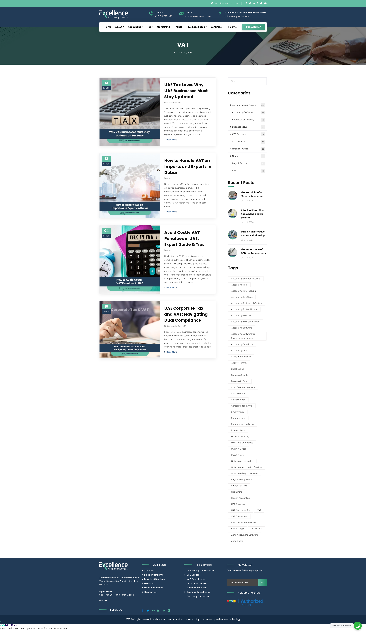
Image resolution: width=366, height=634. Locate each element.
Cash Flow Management (243, 387)
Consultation (253, 26)
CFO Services (248, 134)
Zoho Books (237, 541)
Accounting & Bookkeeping (201, 570)
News (247, 156)
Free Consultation (153, 587)
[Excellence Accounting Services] (113, 14)
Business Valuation (197, 587)
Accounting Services (241, 315)
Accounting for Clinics (241, 297)
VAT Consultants (239, 516)
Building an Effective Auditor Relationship (253, 233)
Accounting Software (248, 112)
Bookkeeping (237, 369)
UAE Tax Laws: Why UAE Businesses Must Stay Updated (186, 91)
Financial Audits (248, 148)
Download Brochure (154, 579)
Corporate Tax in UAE (241, 405)
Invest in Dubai (238, 448)
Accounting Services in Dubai (245, 321)
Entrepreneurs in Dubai (242, 424)
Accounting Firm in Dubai (243, 290)
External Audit (238, 430)
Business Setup (247, 126)
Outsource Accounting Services (246, 467)
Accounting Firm (239, 284)
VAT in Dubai (237, 528)
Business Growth (239, 375)
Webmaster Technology (228, 619)
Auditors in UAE (239, 362)
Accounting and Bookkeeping (245, 278)
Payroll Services (247, 163)
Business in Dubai (239, 381)
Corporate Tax (174, 102)
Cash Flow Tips (238, 393)
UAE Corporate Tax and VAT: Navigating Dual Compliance (186, 314)
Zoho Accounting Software (244, 534)
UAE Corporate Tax (240, 510)
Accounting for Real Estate (244, 309)
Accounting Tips (239, 350)
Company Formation (198, 596)
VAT (169, 178)
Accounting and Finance (248, 105)
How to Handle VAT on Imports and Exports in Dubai (187, 166)
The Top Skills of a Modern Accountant (252, 194)
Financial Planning (240, 436)
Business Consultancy (248, 119)
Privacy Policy (192, 619)
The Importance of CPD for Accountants (253, 251)
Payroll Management (241, 479)
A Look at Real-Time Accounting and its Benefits (252, 214)
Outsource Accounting (242, 461)
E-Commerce (237, 412)
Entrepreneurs (238, 418)
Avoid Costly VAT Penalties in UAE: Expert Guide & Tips (184, 238)
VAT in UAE (256, 528)
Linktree (103, 600)
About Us (149, 570)
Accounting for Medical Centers (246, 303)
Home (177, 52)
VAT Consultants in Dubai (243, 522)
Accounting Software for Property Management (243, 336)
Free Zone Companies (242, 442)
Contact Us (150, 591)
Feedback (149, 583)
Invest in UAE (237, 455)
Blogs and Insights (153, 574)
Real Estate (236, 491)
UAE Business (238, 504)
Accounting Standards (242, 344)
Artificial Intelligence (241, 356)
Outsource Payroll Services (244, 473)
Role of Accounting (240, 498)
